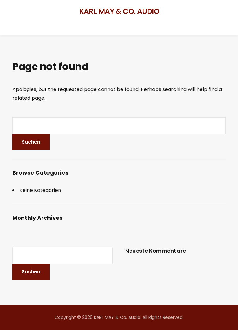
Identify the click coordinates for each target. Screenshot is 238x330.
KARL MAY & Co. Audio (119, 11)
